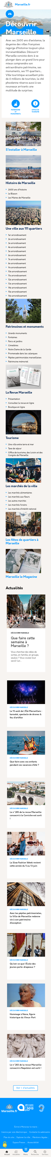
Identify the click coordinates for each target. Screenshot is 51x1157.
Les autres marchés (17, 501)
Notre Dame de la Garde (19, 350)
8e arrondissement (17, 264)
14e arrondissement (17, 288)
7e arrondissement (17, 260)
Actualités (16, 1154)
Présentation (14, 399)
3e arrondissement (17, 243)
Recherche (35, 1154)
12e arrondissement (17, 280)
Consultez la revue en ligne (21, 403)
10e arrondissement (17, 272)
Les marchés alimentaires (20, 493)
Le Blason (12, 194)
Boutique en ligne (16, 407)
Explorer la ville (23, 1137)
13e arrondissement (17, 284)
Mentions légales (40, 1137)
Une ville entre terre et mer (21, 445)
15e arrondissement (17, 292)
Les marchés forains (17, 505)
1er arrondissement (17, 235)
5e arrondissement (17, 252)
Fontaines (12, 338)
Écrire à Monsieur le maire (25, 1127)
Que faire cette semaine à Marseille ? (23, 642)
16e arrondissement (17, 296)
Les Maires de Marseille (19, 198)
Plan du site (9, 1137)
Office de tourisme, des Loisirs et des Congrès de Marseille (25, 454)
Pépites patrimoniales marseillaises (24, 358)
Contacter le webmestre (39, 1132)
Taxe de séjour (14, 449)
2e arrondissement (17, 239)
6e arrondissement (17, 256)
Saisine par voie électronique (14, 1132)
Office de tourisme (35, 111)
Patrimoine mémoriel (18, 362)
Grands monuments (17, 334)
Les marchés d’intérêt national (22, 509)
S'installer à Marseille (21, 149)
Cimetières (13, 346)
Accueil (7, 1154)
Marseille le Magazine (21, 577)
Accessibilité (33, 1143)
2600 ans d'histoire (17, 190)
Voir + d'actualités (25, 1088)
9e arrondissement (17, 268)
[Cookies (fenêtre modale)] (5, 1145)
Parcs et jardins (15, 342)
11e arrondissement (17, 276)
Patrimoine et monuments (16, 112)
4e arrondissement (17, 247)
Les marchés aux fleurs (19, 497)
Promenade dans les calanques (22, 354)
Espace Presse (19, 1143)
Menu (25, 1154)
